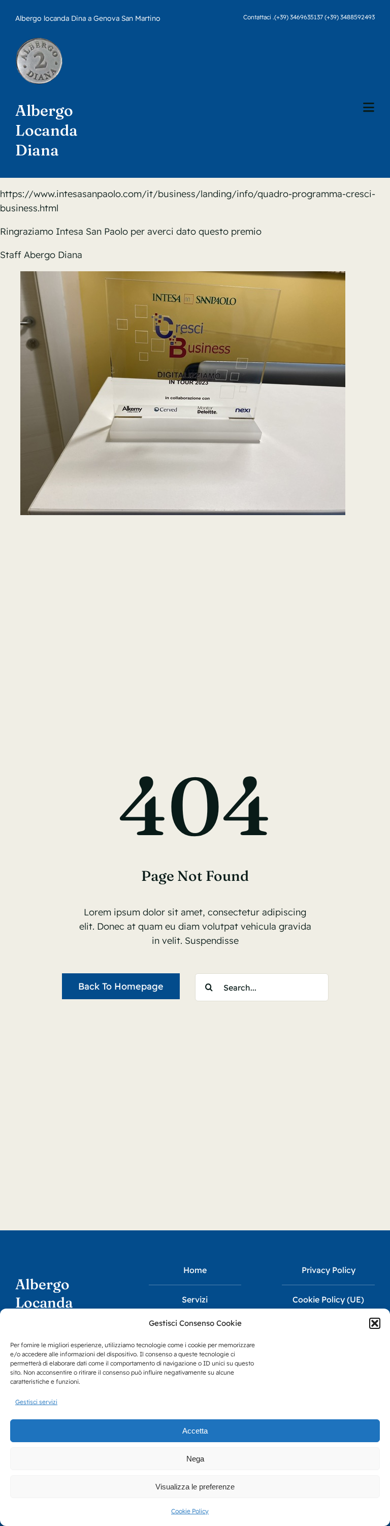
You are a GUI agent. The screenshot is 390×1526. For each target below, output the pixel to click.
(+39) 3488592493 (349, 17)
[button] (375, 1323)
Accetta (195, 1430)
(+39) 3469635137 (298, 17)
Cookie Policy (190, 1511)
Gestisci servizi (36, 1402)
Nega (195, 1458)
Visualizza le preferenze (195, 1486)
